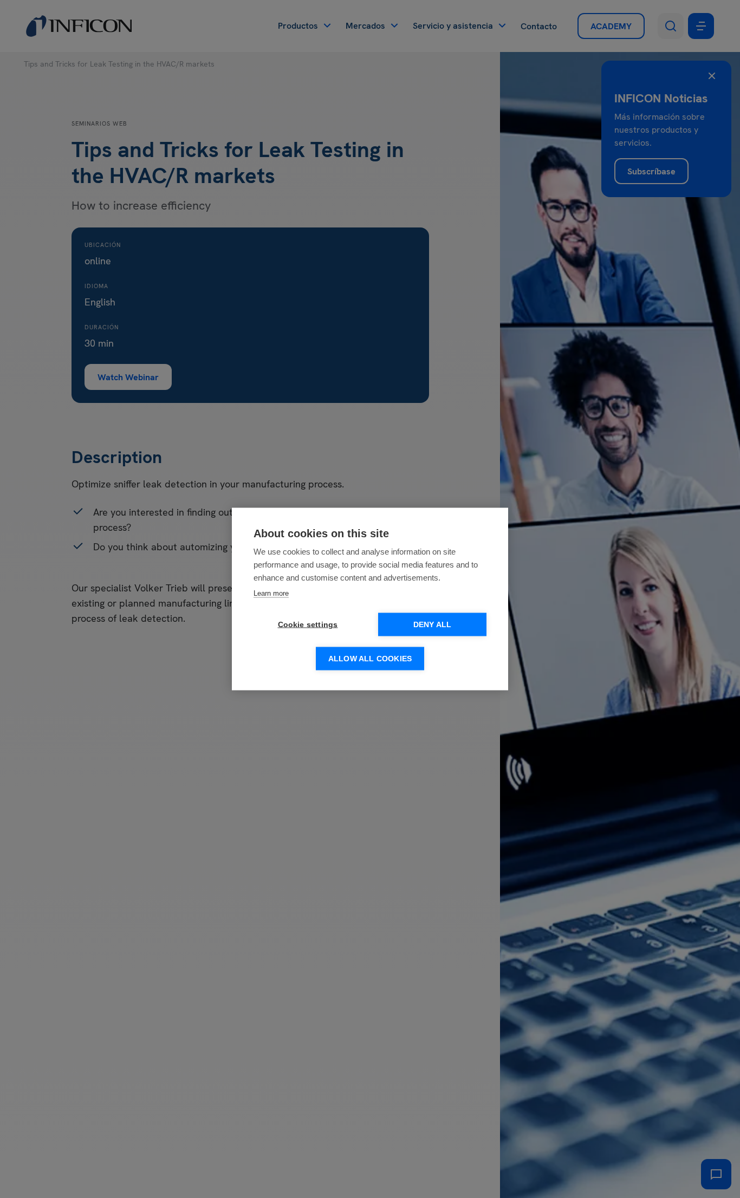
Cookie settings (308, 625)
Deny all (432, 625)
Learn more (271, 593)
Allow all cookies (370, 659)
